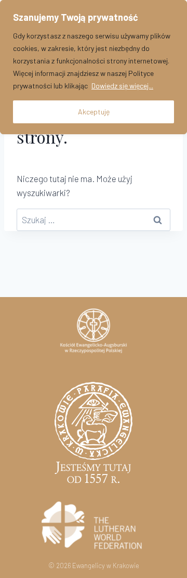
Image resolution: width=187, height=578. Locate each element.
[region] (93, 67)
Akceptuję (94, 111)
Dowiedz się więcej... (122, 85)
